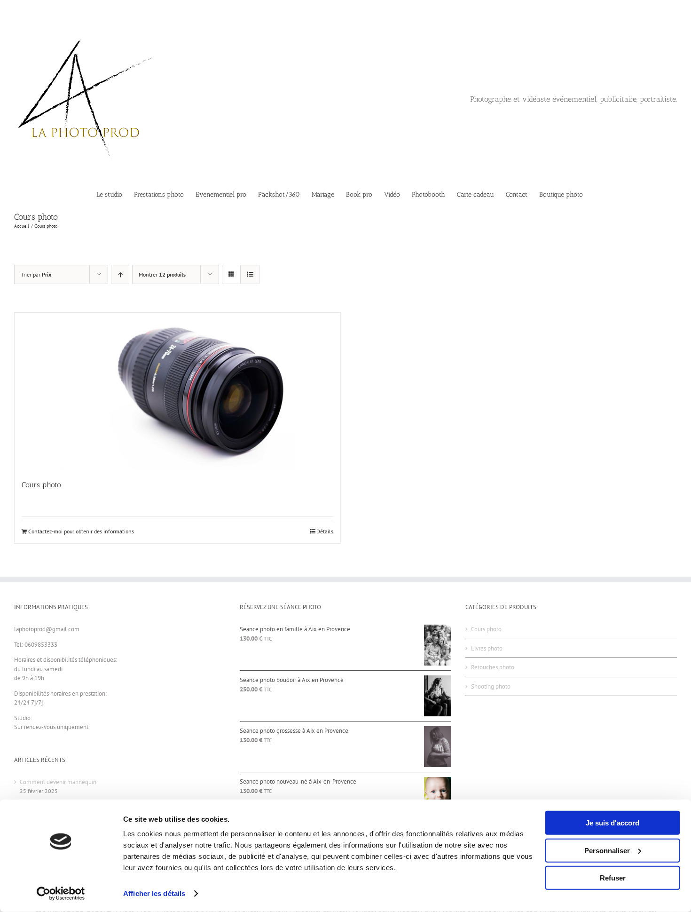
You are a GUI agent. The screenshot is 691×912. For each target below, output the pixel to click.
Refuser (613, 878)
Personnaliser (607, 850)
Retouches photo (492, 667)
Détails (324, 531)
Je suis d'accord (612, 823)
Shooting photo (490, 686)
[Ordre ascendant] (120, 274)
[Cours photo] (177, 391)
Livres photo (487, 648)
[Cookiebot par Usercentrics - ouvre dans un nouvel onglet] (61, 894)
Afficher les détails (154, 893)
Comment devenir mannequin (58, 782)
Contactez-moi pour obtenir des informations (81, 531)
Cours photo (41, 484)
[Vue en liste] (250, 274)
